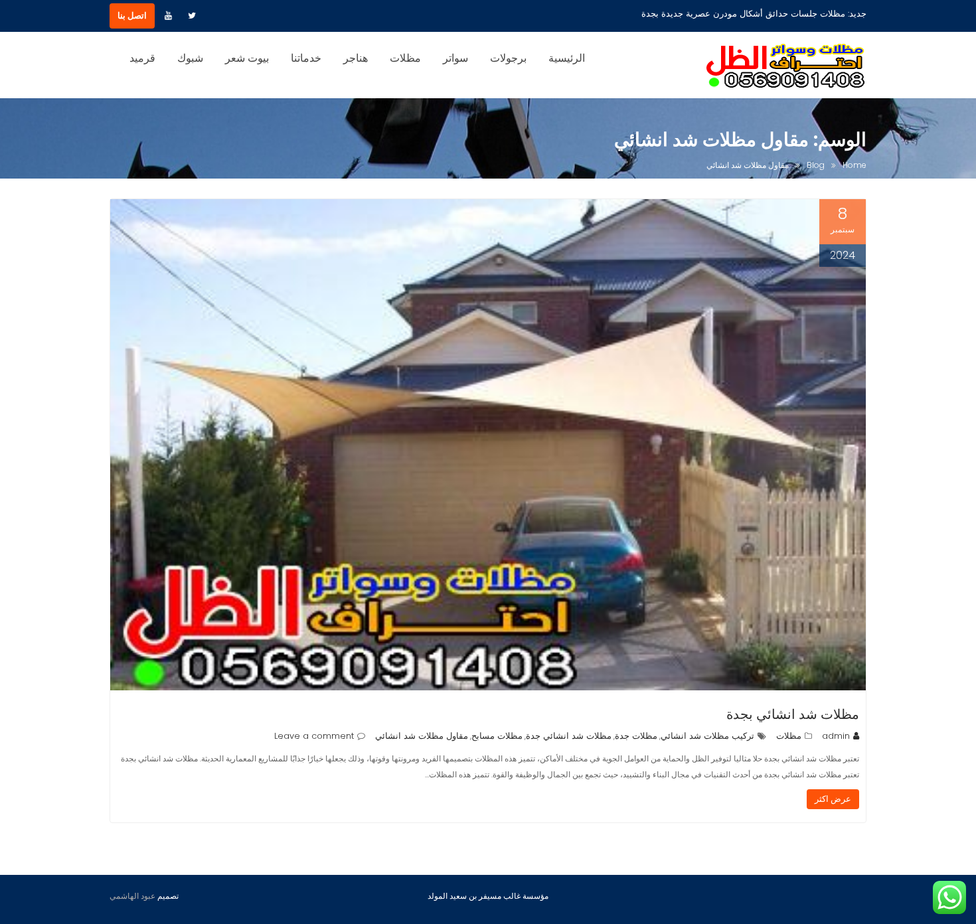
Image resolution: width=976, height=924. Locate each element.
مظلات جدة (636, 736)
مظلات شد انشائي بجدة (792, 714)
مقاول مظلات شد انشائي (421, 736)
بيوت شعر (247, 58)
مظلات (405, 58)
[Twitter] (192, 16)
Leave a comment (314, 736)
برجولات (508, 58)
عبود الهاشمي (132, 895)
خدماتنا (306, 58)
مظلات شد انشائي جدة (568, 736)
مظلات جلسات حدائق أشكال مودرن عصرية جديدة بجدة (743, 13)
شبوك (190, 58)
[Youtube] (168, 16)
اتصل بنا (132, 15)
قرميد (142, 58)
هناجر (355, 58)
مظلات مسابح (497, 736)
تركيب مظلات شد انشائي (707, 736)
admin (836, 736)
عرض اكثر (833, 799)
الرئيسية (566, 58)
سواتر (455, 58)
